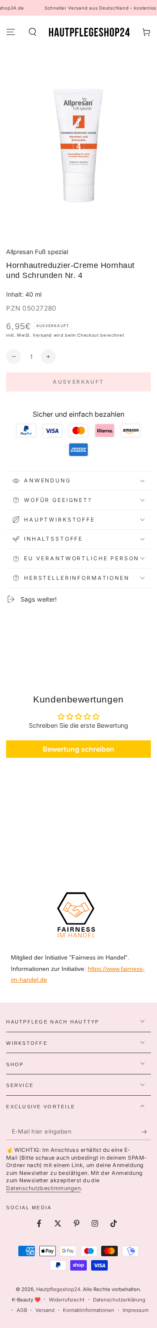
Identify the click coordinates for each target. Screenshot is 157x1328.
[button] (32, 32)
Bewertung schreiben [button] (78, 749)
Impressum (136, 1310)
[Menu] (10, 32)
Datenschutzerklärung (119, 1300)
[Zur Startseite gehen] (89, 32)
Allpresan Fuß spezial (37, 251)
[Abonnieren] (146, 1132)
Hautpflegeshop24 (58, 1289)
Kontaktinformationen (88, 1310)
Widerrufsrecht (67, 1300)
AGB (22, 1310)
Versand (42, 335)
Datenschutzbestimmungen (43, 1188)
